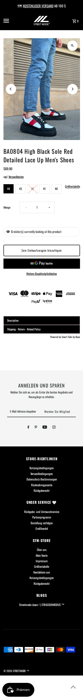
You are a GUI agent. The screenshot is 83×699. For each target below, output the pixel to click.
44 (8, 188)
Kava (78, 337)
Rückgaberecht (42, 490)
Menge (6, 207)
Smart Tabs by (69, 337)
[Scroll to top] (73, 687)
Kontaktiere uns (41, 572)
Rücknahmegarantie (41, 485)
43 (20, 188)
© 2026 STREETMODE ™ (16, 671)
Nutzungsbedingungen (42, 468)
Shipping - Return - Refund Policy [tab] (24, 329)
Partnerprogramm (41, 517)
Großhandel (42, 528)
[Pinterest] (36, 427)
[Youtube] (44, 427)
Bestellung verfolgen (42, 523)
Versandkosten (16, 177)
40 (56, 188)
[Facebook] (28, 427)
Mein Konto (41, 555)
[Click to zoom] (72, 46)
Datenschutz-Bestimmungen (42, 479)
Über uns (42, 550)
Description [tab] (12, 320)
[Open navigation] (9, 20)
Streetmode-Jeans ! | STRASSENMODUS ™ (41, 605)
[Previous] (11, 89)
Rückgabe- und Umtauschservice (41, 512)
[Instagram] (54, 427)
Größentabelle (72, 186)
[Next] (72, 89)
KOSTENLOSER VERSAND (38, 5)
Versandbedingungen (41, 474)
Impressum (42, 561)
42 (32, 188)
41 (44, 188)
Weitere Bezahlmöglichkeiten (41, 273)
